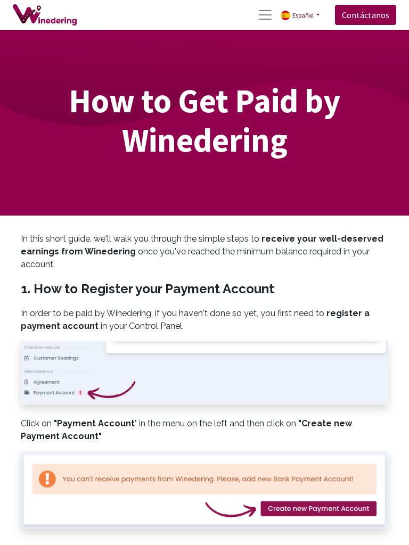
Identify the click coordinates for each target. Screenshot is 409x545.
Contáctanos (365, 15)
